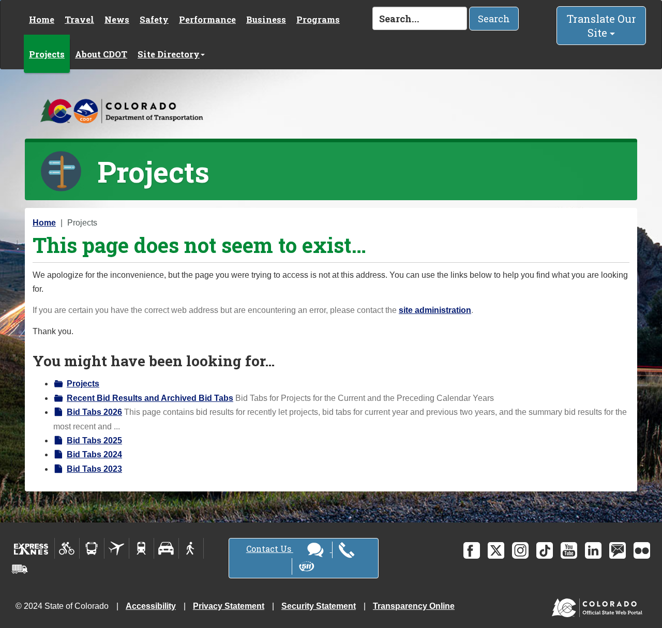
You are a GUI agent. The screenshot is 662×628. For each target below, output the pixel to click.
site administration (435, 310)
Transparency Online (414, 606)
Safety (154, 19)
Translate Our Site (601, 25)
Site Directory (169, 54)
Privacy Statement (228, 606)
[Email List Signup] (617, 550)
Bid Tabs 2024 (94, 454)
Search (494, 18)
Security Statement (318, 606)
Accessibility (151, 606)
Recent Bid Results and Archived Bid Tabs (150, 398)
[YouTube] (568, 550)
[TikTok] (544, 550)
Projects (47, 54)
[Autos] (166, 548)
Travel (79, 19)
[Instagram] (520, 550)
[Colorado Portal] (599, 605)
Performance (207, 19)
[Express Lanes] (31, 548)
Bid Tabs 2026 (94, 412)
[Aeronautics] (116, 548)
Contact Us (269, 548)
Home (41, 19)
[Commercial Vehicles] (19, 569)
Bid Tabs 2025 (94, 440)
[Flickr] (641, 550)
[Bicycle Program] (67, 548)
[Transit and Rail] (91, 548)
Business (266, 19)
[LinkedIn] (593, 550)
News (116, 19)
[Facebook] (471, 550)
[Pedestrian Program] (191, 548)
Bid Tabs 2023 (94, 469)
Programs (318, 19)
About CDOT (101, 54)
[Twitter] (496, 550)
